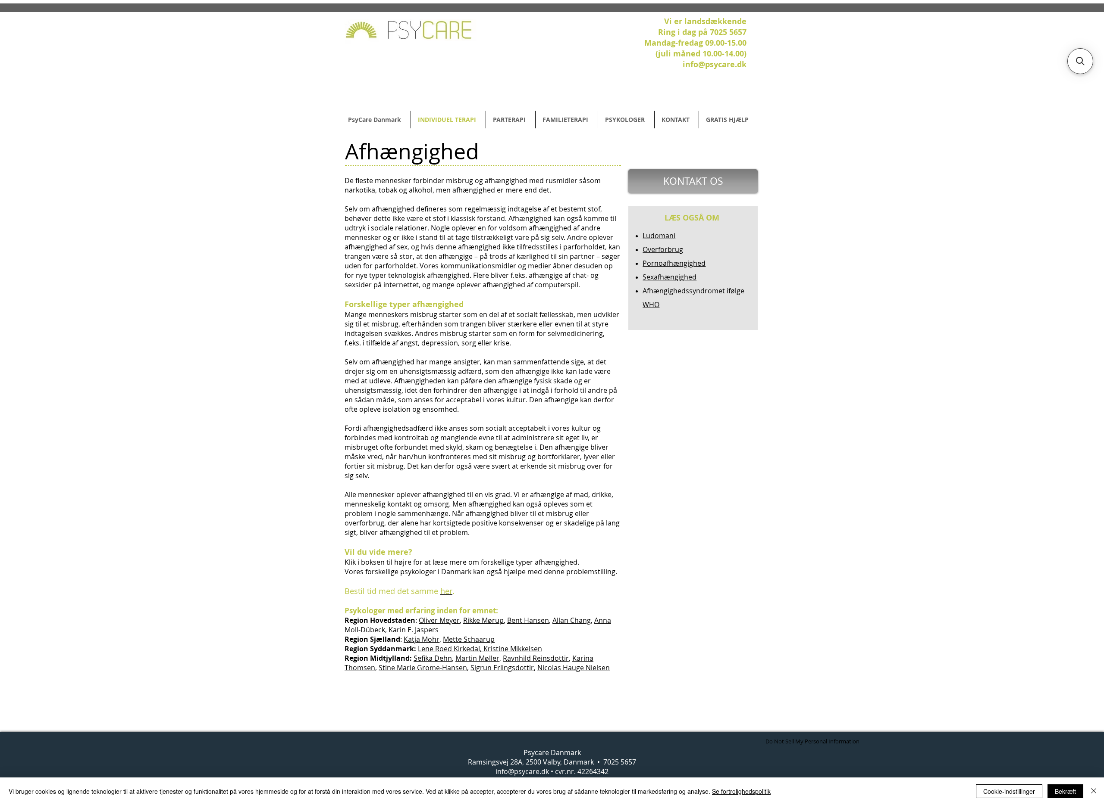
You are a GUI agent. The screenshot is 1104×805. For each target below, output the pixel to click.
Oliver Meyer (439, 620)
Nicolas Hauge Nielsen (573, 667)
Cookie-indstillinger (1009, 791)
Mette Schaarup (469, 639)
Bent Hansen (528, 620)
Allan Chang (571, 620)
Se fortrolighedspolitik (741, 791)
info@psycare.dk (522, 771)
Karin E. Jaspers (414, 629)
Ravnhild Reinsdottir (536, 658)
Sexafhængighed (669, 277)
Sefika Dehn (433, 658)
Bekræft (1065, 791)
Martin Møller (477, 658)
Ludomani (659, 235)
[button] (1080, 61)
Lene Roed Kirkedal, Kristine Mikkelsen (480, 648)
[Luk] (1093, 791)
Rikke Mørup (483, 620)
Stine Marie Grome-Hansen (423, 667)
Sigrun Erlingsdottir (502, 667)
